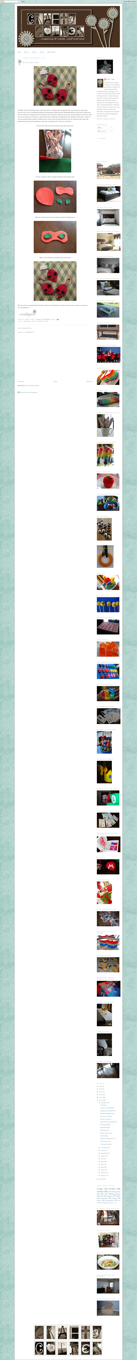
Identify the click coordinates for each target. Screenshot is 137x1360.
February (103, 1173)
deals (110, 1191)
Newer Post (21, 381)
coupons (109, 1196)
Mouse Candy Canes (106, 1133)
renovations (109, 1200)
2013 (100, 1095)
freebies (112, 1188)
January (103, 1175)
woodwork (104, 1198)
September (104, 1153)
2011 (100, 1100)
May (102, 1164)
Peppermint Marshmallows (108, 1111)
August (103, 1156)
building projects (114, 1194)
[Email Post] (57, 319)
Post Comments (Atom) (32, 385)
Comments (102, 131)
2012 (100, 1097)
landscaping (103, 1203)
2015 (100, 1089)
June (102, 1161)
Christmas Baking (105, 1125)
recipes (100, 1188)
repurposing (112, 1202)
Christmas (27, 321)
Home (19, 52)
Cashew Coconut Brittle (107, 1108)
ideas (46, 321)
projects (117, 1191)
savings (100, 1191)
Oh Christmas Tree (105, 1141)
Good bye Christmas (106, 1116)
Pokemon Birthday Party (107, 1113)
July (102, 1159)
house (99, 1200)
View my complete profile (106, 118)
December (104, 1103)
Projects (34, 52)
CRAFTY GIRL (110, 79)
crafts (34, 321)
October (103, 1150)
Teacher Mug (104, 1136)
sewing (114, 1198)
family (118, 1196)
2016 (100, 1086)
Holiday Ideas (51, 52)
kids (101, 1196)
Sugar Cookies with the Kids (108, 1122)
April (102, 1167)
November (104, 1148)
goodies (40, 321)
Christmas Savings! (105, 1144)
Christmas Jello (104, 1130)
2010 (100, 1179)
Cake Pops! (103, 1105)
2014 (100, 1092)
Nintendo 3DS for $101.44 (107, 1139)
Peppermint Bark (105, 1127)
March (103, 1170)
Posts (101, 128)
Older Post (90, 381)
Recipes (26, 52)
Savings (42, 52)
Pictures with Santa (105, 1119)
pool (119, 1200)
